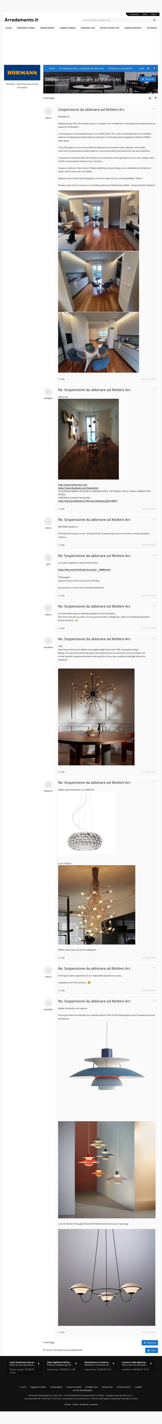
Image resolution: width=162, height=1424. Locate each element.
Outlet (145, 14)
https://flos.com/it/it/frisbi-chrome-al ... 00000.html (84, 569)
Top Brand (152, 28)
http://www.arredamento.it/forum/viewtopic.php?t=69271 (87, 501)
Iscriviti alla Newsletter (82, 1390)
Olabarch (48, 790)
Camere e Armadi (68, 28)
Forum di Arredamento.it (43, 19)
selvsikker (48, 647)
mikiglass (48, 398)
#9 (154, 1000)
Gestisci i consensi (90, 1404)
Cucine (8, 28)
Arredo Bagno (47, 28)
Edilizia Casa (107, 1387)
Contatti (138, 1387)
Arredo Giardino (133, 28)
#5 (154, 605)
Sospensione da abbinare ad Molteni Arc (83, 79)
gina (48, 564)
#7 (154, 782)
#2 (154, 389)
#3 (154, 519)
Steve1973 (63, 85)
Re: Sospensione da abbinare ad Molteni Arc (94, 389)
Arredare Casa (88, 28)
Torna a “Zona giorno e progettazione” (64, 1350)
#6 (154, 638)
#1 (154, 108)
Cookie (75, 1404)
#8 (154, 967)
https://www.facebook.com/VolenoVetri (78, 488)
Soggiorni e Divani (26, 28)
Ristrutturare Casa (109, 28)
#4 (154, 555)
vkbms (48, 117)
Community (134, 14)
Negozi (153, 14)
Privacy (68, 1404)
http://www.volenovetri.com (72, 484)
